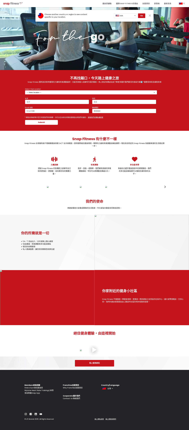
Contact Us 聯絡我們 (71, 398)
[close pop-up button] (150, 16)
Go (141, 15)
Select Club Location (33, 89)
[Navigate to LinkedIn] (36, 414)
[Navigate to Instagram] (25, 414)
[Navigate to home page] (13, 4)
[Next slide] (165, 187)
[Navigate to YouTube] (41, 414)
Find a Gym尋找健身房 (33, 388)
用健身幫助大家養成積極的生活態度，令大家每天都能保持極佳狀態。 (94, 208)
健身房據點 (107, 3)
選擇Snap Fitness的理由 (127, 3)
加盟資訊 (146, 3)
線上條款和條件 (111, 419)
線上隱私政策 (99, 419)
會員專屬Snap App (32, 393)
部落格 (157, 3)
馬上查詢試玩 (94, 363)
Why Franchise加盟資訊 (73, 388)
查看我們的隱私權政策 (95, 117)
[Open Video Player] (95, 350)
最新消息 (167, 3)
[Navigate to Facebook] (31, 414)
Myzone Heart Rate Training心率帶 (39, 390)
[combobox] (181, 3)
